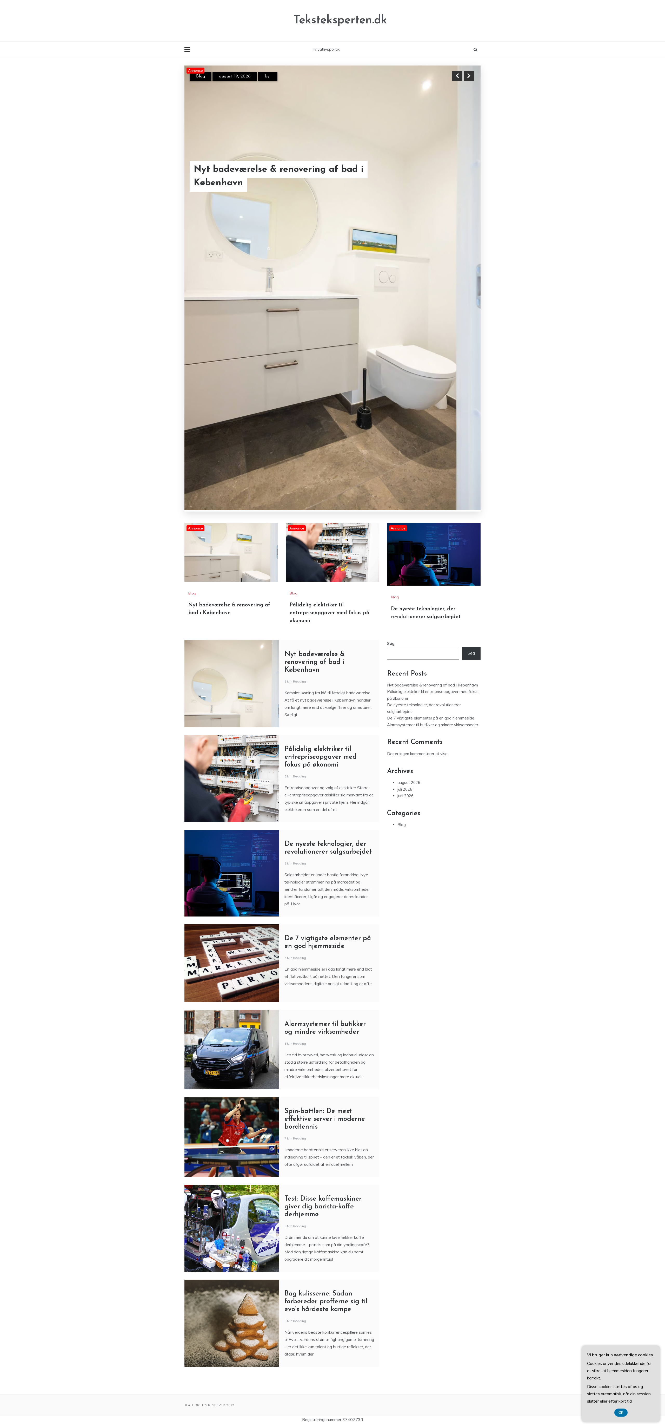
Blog (200, 81)
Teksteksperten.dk (340, 20)
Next (469, 76)
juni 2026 (405, 548)
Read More (459, 183)
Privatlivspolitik (326, 49)
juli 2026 (404, 542)
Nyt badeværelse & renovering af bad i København (314, 415)
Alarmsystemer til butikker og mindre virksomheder (432, 477)
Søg (391, 396)
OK (621, 1413)
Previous (457, 76)
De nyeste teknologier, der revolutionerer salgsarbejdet (255, 183)
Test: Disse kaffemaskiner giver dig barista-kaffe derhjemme (323, 959)
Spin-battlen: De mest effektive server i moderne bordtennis (324, 872)
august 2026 (408, 535)
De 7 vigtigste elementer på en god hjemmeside (430, 470)
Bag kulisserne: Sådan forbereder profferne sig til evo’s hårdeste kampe (326, 1054)
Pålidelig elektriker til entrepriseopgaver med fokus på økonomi (329, 365)
